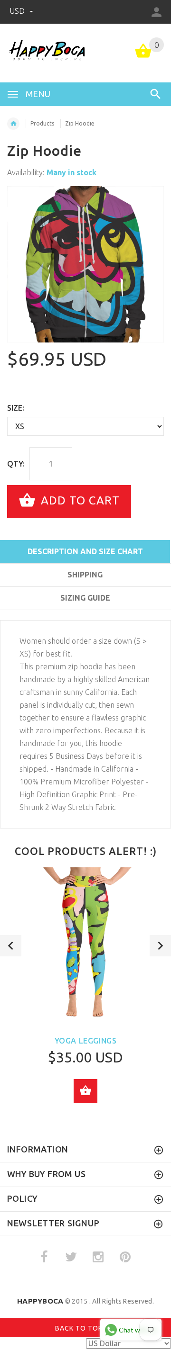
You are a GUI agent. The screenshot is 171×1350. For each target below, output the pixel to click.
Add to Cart (79, 500)
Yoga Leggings (86, 1040)
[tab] (85, 615)
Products (42, 123)
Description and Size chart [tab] (85, 551)
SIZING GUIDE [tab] (85, 598)
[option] (85, 264)
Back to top (79, 1328)
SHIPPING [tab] (85, 574)
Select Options (85, 1091)
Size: (15, 408)
